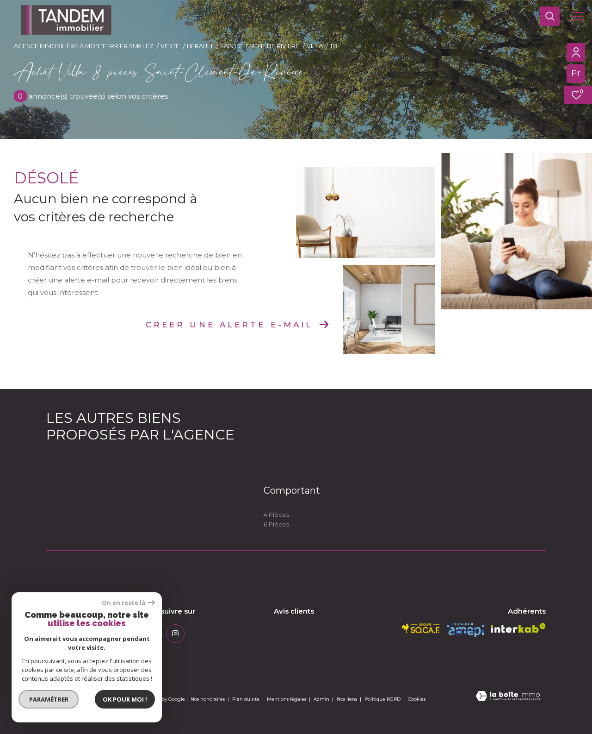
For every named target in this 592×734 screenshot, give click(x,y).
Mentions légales (287, 699)
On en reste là (123, 602)
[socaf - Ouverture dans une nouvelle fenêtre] (420, 628)
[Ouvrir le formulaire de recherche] (550, 16)
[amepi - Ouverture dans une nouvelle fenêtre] (465, 630)
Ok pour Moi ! (125, 699)
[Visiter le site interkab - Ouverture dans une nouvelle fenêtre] (518, 628)
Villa (315, 46)
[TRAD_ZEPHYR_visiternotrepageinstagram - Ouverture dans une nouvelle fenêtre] (175, 633)
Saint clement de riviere (259, 46)
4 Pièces (276, 514)
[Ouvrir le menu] (577, 16)
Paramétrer (48, 699)
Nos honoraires (208, 699)
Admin (322, 699)
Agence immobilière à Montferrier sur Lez (84, 46)
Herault (200, 46)
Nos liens (347, 699)
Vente (169, 46)
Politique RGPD (382, 699)
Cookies (417, 699)
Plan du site (246, 699)
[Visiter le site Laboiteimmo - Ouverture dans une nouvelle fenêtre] (508, 697)
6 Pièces (276, 524)
